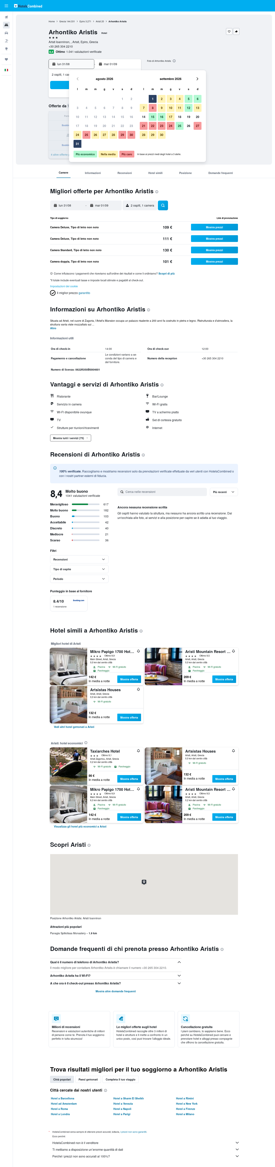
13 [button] (104, 117)
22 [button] (122, 126)
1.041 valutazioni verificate (84, 51)
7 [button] (113, 108)
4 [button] (86, 108)
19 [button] (95, 126)
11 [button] (86, 117)
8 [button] (122, 108)
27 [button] (104, 135)
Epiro (82, 21)
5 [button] (95, 108)
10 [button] (77, 117)
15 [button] (122, 117)
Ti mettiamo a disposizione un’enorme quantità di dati (87, 1149)
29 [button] (122, 135)
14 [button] (113, 117)
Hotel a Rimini (185, 1098)
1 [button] (122, 99)
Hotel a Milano (185, 1114)
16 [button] (131, 117)
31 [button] (77, 144)
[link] (74, 726)
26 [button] (95, 135)
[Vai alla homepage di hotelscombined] (28, 5)
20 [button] (104, 126)
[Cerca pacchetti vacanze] (6, 41)
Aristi (98, 21)
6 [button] (104, 108)
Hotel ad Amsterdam (64, 1103)
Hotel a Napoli (122, 1109)
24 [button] (77, 135)
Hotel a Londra (60, 1114)
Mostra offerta (129, 679)
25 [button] (86, 135)
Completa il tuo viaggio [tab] (120, 1079)
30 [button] (131, 135)
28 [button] (113, 135)
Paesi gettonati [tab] (88, 1079)
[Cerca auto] (6, 33)
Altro (53, 328)
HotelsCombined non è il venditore (75, 1143)
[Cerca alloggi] (6, 25)
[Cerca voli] (6, 17)
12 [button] (95, 117)
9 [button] (131, 108)
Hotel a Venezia (123, 1103)
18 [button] (86, 126)
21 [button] (113, 126)
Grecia (62, 21)
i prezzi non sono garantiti (133, 1131)
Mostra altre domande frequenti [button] (116, 991)
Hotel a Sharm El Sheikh (128, 1098)
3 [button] (77, 108)
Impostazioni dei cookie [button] (64, 286)
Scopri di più (166, 273)
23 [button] (131, 126)
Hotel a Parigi (121, 1114)
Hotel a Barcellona (62, 1098)
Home (52, 21)
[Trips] (6, 59)
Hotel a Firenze (185, 1109)
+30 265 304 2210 (61, 46)
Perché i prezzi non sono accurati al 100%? (81, 1156)
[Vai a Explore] (6, 48)
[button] (6, 6)
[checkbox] (69, 603)
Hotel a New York (187, 1103)
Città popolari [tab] (62, 1079)
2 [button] (131, 99)
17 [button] (77, 126)
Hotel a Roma (59, 1109)
